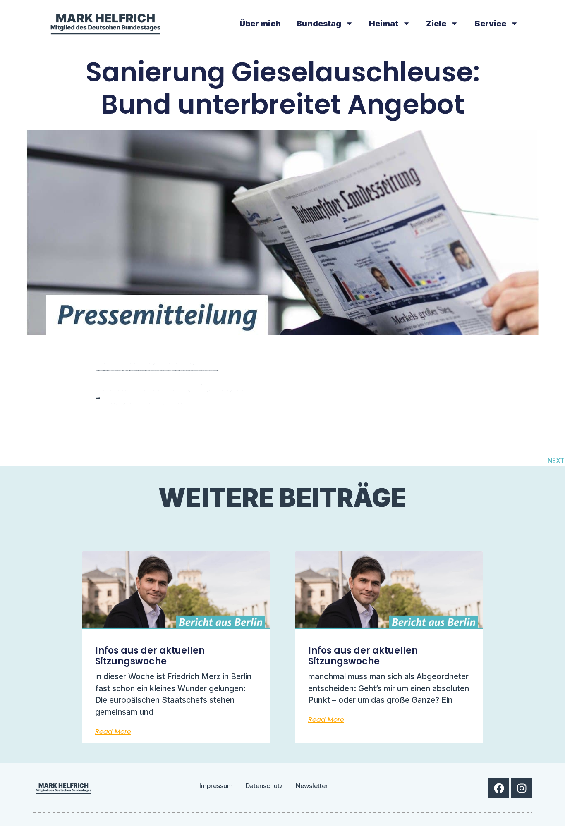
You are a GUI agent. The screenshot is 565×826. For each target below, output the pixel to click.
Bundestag (319, 24)
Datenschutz (264, 786)
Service (490, 24)
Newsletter (312, 786)
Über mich (260, 24)
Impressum (216, 786)
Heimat (383, 24)
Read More (113, 731)
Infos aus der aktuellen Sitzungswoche (150, 656)
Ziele (436, 24)
